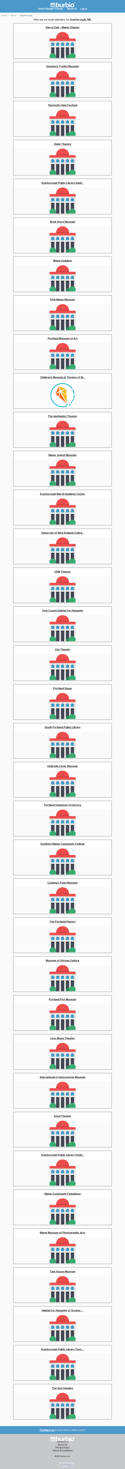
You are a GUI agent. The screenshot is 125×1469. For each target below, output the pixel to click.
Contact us (47, 1430)
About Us (62, 1444)
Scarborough (26, 15)
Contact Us (62, 1441)
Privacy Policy (62, 1447)
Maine (13, 15)
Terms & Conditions (63, 1450)
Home (4, 15)
